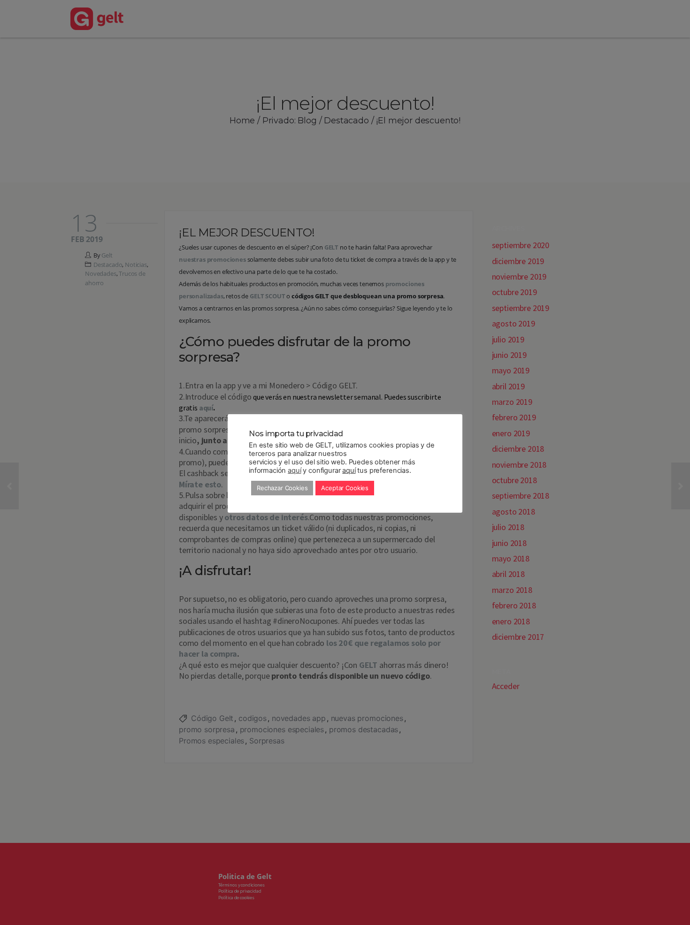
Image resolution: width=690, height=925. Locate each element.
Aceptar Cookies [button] (344, 488)
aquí (294, 470)
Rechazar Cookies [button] (282, 488)
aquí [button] (348, 470)
